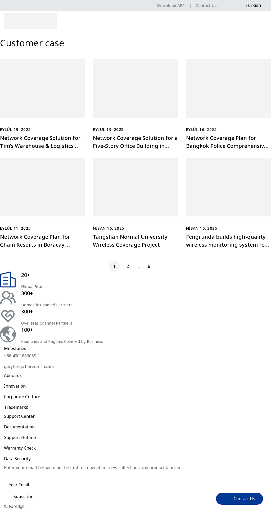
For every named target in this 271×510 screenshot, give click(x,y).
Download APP (171, 5)
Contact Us (206, 5)
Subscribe (23, 496)
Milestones (15, 348)
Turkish (253, 5)
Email (11, 475)
